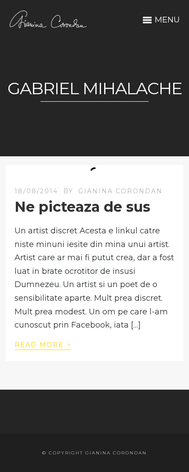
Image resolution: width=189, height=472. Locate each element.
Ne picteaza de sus (82, 206)
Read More (43, 344)
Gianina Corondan (120, 191)
